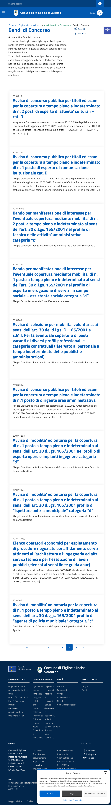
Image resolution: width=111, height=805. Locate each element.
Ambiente (37, 693)
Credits (30, 801)
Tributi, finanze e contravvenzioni (52, 723)
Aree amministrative (18, 690)
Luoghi (84, 686)
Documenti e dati (16, 715)
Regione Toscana (15, 3)
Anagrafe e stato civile (37, 701)
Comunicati (62, 690)
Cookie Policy (67, 800)
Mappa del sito (15, 801)
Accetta (50, 793)
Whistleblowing (40, 768)
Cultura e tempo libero (37, 723)
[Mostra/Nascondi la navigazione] (3, 12)
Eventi (84, 690)
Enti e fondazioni (16, 701)
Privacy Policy (78, 800)
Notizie (60, 686)
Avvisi (60, 693)
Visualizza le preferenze (95, 793)
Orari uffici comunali (18, 697)
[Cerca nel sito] (100, 13)
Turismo (48, 730)
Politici (11, 704)
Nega (72, 793)
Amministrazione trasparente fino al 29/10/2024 (65, 761)
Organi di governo (16, 686)
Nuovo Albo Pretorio (66, 768)
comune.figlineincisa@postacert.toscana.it (27, 782)
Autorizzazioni (39, 708)
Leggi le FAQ (38, 750)
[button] (107, 30)
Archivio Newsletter (66, 704)
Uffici (10, 693)
